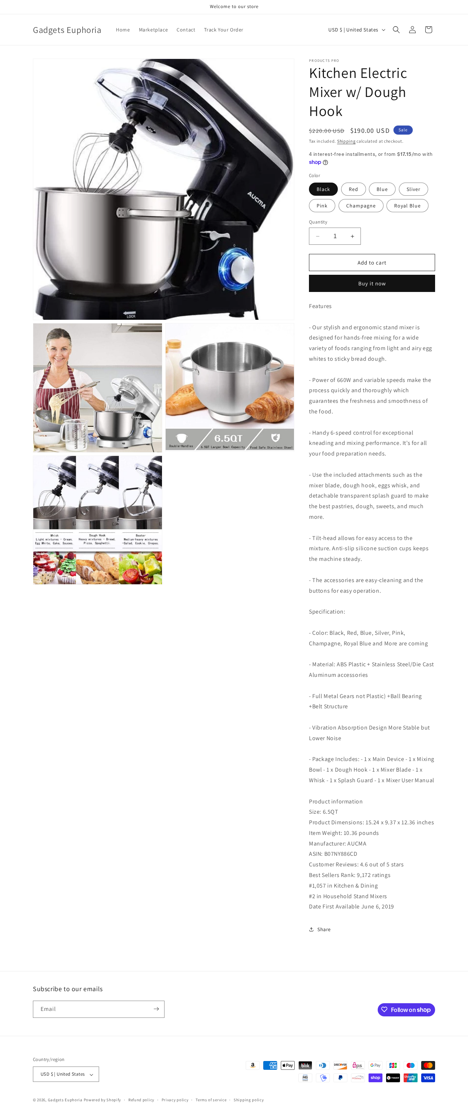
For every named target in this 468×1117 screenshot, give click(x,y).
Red (353, 189)
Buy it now (372, 283)
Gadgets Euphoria (65, 1100)
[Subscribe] (156, 1008)
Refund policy (141, 1099)
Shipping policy (249, 1099)
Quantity (318, 222)
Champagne (361, 205)
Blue (382, 189)
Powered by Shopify (102, 1100)
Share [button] (324, 929)
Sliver (413, 189)
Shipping (346, 141)
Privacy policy (175, 1099)
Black (323, 189)
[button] (396, 30)
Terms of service (211, 1099)
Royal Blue (407, 205)
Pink (322, 205)
